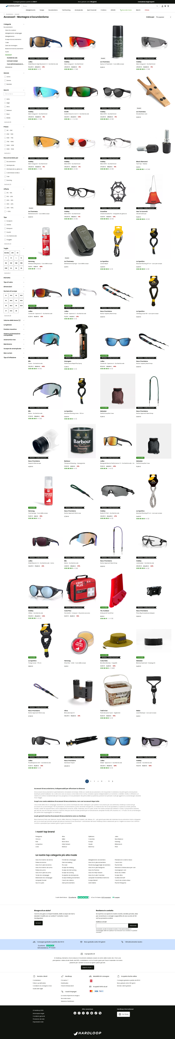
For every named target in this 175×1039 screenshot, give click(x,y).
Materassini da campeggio (44, 877)
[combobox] (14, 94)
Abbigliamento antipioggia (13, 33)
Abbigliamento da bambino (97, 860)
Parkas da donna (41, 862)
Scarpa (90, 841)
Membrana (8, 344)
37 (6, 310)
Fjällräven (91, 836)
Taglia (6, 248)
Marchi (138, 10)
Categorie (7, 24)
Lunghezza (8, 325)
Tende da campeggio (42, 875)
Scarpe (42, 10)
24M (6, 268)
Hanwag (117, 841)
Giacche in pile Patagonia (96, 867)
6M (11, 263)
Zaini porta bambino (68, 883)
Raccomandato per (11, 158)
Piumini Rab (118, 865)
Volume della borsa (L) (12, 320)
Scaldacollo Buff (120, 877)
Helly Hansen (66, 844)
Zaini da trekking (67, 862)
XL (21, 258)
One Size (6, 252)
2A (11, 268)
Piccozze (64, 865)
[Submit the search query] (157, 6)
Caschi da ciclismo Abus (122, 880)
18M (21, 263)
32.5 (21, 295)
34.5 (21, 300)
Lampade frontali (41, 880)
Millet (63, 839)
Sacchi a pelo (40, 883)
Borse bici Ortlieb (120, 872)
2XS (12, 252)
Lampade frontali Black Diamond (98, 877)
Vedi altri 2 (7, 273)
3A (16, 268)
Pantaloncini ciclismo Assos (123, 860)
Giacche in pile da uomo (43, 872)
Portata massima (10, 329)
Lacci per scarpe (12, 61)
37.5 (11, 310)
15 (109, 781)
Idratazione (8, 67)
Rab (37, 841)
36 (16, 305)
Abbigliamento (30, 10)
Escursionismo (53, 10)
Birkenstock (118, 844)
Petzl (116, 846)
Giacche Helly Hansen (95, 872)
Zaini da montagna (11, 45)
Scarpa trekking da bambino (71, 877)
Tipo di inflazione (10, 357)
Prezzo (6, 127)
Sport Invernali (91, 10)
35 (6, 305)
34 (16, 300)
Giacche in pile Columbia (96, 875)
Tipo (5, 217)
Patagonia (39, 836)
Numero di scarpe (10, 291)
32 (16, 295)
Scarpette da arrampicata (70, 875)
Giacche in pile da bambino (97, 862)
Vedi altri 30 (7, 184)
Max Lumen (8, 353)
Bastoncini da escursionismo (14, 48)
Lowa (37, 846)
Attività (113, 10)
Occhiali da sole (12, 58)
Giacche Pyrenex (93, 870)
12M (16, 263)
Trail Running (66, 10)
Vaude (90, 844)
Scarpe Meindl (92, 880)
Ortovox (38, 839)
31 (5, 295)
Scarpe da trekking (68, 867)
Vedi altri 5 (7, 153)
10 (101, 781)
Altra (63, 836)
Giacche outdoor (10, 30)
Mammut (91, 846)
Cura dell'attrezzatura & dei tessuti (16, 64)
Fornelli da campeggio (69, 860)
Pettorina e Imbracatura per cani (125, 867)
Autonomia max (10, 339)
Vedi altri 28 (7, 315)
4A (21, 268)
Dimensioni (8, 286)
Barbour (64, 846)
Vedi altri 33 (7, 243)
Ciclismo (103, 10)
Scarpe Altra (118, 875)
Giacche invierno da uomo (44, 867)
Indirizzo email (101, 922)
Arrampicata (79, 10)
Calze (7, 42)
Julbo (116, 836)
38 (16, 310)
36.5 (21, 305)
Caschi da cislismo (68, 880)
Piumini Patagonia (120, 883)
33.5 (11, 300)
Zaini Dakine (92, 883)
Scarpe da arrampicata (12, 348)
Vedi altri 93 (7, 122)
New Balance (119, 839)
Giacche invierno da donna (44, 860)
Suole (7, 51)
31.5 (11, 295)
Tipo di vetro (8, 282)
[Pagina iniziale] (5, 14)
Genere (6, 73)
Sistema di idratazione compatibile (12, 334)
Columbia (91, 839)
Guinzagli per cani (120, 870)
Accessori (8, 55)
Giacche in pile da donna (43, 865)
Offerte (147, 10)
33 (6, 300)
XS (17, 252)
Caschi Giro (118, 862)
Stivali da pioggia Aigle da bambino (99, 865)
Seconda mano (127, 10)
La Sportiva (39, 844)
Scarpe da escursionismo (13, 39)
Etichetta (7, 277)
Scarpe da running (68, 872)
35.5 (11, 305)
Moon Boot (65, 841)
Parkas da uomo (41, 870)
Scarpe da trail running (69, 870)
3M (6, 263)
